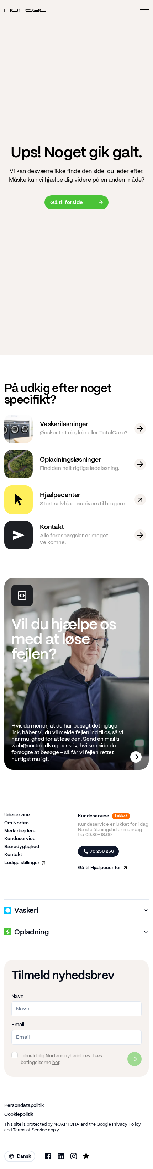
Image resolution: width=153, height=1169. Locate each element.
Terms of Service (30, 1130)
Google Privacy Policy (119, 1124)
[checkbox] (14, 1055)
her (55, 1062)
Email (17, 1024)
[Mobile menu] (141, 11)
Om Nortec (16, 823)
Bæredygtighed (21, 847)
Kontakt (13, 854)
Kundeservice (20, 838)
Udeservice (17, 815)
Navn (17, 996)
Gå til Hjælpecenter (99, 868)
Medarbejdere (20, 831)
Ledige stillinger (21, 863)
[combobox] (19, 1156)
